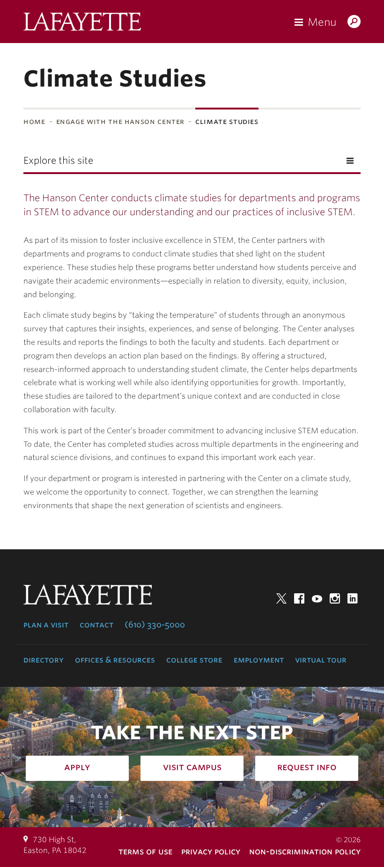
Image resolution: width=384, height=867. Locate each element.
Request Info (307, 766)
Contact (96, 624)
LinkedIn (353, 598)
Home (34, 121)
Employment (259, 659)
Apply (77, 766)
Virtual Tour (321, 659)
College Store (194, 659)
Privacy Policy (210, 851)
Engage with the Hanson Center (120, 121)
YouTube (317, 598)
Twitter (281, 598)
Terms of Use (145, 851)
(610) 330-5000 (155, 624)
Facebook (299, 598)
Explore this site (58, 160)
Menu (322, 22)
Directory (43, 659)
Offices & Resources (115, 659)
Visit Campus (192, 766)
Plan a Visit (45, 624)
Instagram (335, 598)
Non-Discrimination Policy (305, 851)
